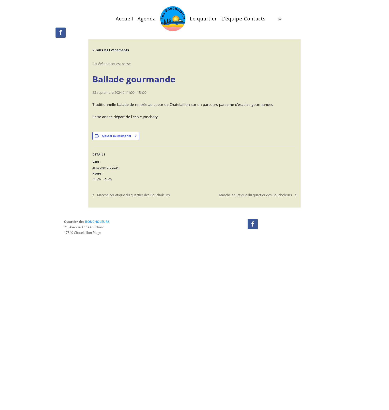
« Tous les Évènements (110, 50)
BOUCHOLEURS (97, 221)
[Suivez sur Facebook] (61, 33)
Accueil (124, 18)
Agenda (147, 18)
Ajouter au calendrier (116, 136)
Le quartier (203, 18)
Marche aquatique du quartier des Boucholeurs (133, 195)
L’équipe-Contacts (243, 18)
